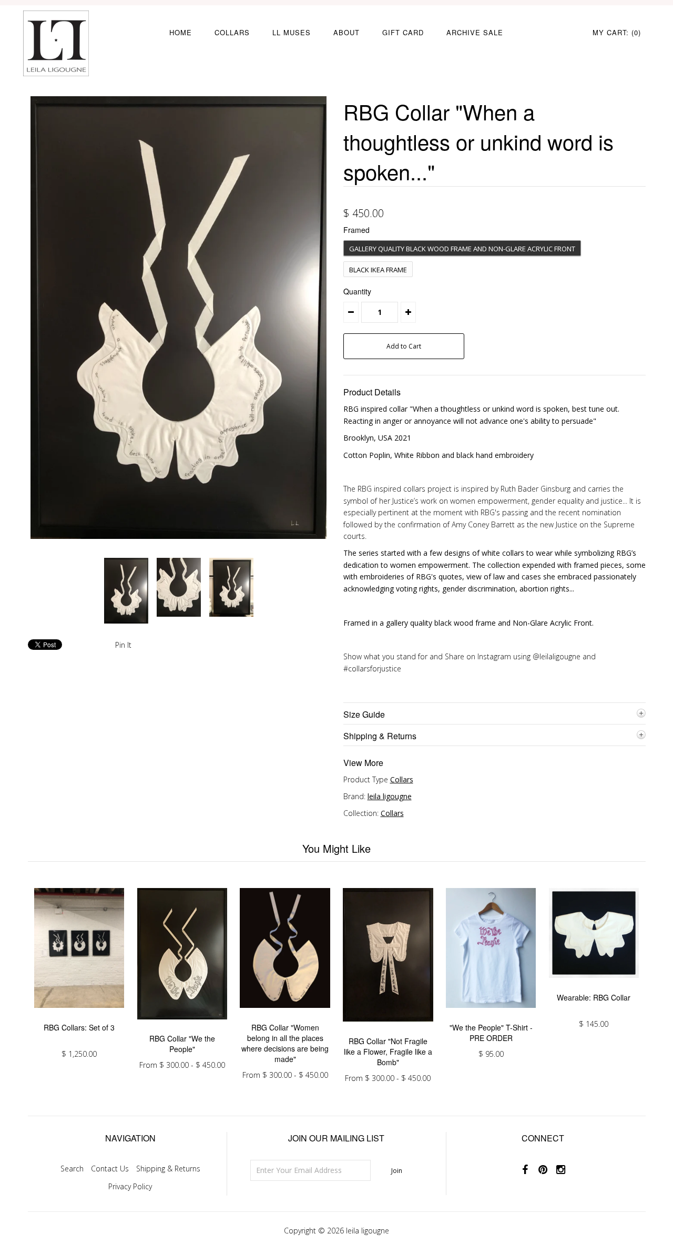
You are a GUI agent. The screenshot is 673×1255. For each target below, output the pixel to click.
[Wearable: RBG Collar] (594, 986)
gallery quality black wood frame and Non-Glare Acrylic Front (462, 248)
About (346, 32)
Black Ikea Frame (378, 269)
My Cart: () (617, 32)
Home (180, 32)
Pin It (123, 645)
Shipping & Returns (168, 1169)
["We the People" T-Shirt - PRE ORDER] (491, 1016)
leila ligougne (390, 796)
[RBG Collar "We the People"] (182, 1027)
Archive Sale (474, 32)
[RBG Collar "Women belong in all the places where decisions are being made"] (285, 1016)
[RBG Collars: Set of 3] (79, 1016)
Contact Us (110, 1169)
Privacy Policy (130, 1186)
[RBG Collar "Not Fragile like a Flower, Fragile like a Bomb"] (388, 1029)
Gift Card (403, 32)
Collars (232, 32)
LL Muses (291, 32)
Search (72, 1169)
